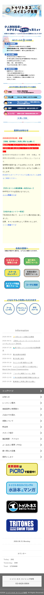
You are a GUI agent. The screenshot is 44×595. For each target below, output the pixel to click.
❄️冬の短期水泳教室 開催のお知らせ (26, 377)
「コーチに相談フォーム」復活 (24, 373)
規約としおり (7, 457)
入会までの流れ (8, 415)
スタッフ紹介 (7, 433)
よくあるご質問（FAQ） (12, 445)
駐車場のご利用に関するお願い (24, 381)
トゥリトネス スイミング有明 (16, 593)
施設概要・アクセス (10, 439)
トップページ (7, 391)
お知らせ (6, 397)
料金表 (5, 427)
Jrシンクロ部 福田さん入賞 (23, 362)
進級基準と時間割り (10, 409)
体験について (7, 421)
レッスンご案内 (8, 403)
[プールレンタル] (9, 309)
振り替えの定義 (8, 451)
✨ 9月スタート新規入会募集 (23, 337)
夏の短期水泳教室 (19, 354)
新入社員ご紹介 (18, 358)
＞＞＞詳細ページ (9, 195)
